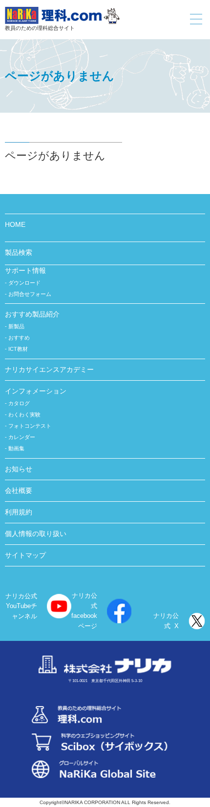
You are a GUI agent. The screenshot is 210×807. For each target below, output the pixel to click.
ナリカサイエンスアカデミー (49, 369)
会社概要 (18, 490)
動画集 (16, 448)
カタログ (19, 403)
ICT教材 (18, 349)
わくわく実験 (24, 414)
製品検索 (18, 252)
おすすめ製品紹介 (32, 314)
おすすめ (19, 338)
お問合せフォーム (29, 294)
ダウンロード (24, 283)
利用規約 (18, 512)
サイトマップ (25, 555)
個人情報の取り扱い (35, 534)
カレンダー (21, 437)
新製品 (16, 326)
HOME (15, 224)
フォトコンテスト (29, 426)
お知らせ (18, 469)
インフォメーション (35, 391)
